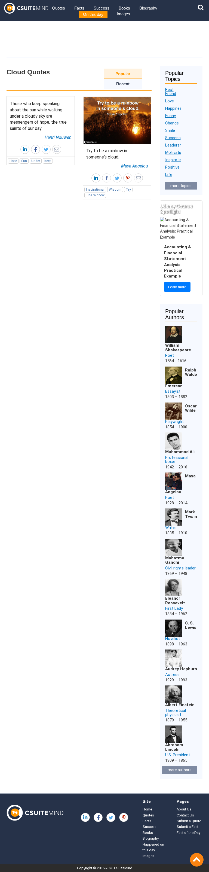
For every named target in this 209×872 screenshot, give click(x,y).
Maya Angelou (134, 166)
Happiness (174, 108)
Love (169, 101)
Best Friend (170, 91)
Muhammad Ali (180, 451)
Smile (170, 130)
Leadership (175, 145)
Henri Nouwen (58, 137)
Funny (170, 115)
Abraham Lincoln (174, 747)
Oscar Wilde (191, 408)
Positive (172, 167)
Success (101, 8)
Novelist (172, 638)
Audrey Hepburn (181, 668)
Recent (123, 83)
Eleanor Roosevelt (175, 600)
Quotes (58, 8)
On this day (93, 14)
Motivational (176, 152)
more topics (181, 186)
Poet (169, 355)
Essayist (172, 391)
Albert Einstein (180, 704)
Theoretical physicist (175, 712)
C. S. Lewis (190, 625)
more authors (180, 770)
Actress (172, 674)
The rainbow (95, 195)
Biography (148, 8)
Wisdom (115, 189)
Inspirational (95, 189)
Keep (47, 161)
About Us (184, 809)
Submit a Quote (189, 821)
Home (147, 809)
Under (35, 161)
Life (168, 174)
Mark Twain (191, 514)
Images (123, 13)
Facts (79, 8)
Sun (24, 161)
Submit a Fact (187, 827)
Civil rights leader (180, 568)
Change (172, 123)
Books (124, 8)
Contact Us (185, 815)
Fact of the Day (188, 833)
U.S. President (177, 754)
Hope (13, 161)
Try (128, 189)
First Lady (174, 608)
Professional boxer (176, 459)
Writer (170, 527)
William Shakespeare (178, 347)
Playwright (174, 421)
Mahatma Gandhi (174, 560)
